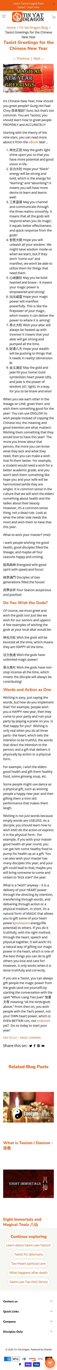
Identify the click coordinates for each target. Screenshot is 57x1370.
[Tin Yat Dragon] (28, 17)
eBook (33, 142)
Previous (21, 58)
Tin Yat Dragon (21, 1349)
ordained (43, 1021)
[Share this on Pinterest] (38, 1045)
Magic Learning (30, 1037)
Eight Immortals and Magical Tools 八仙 (22, 1222)
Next (38, 58)
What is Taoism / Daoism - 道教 (28, 1145)
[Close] (54, 3)
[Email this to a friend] (43, 1045)
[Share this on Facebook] (34, 1045)
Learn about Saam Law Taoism (28, 1245)
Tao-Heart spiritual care (28, 1263)
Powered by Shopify (41, 1349)
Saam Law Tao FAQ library (29, 1282)
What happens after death (29, 1272)
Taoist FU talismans (28, 1254)
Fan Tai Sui (10, 1037)
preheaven (22, 923)
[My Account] (3, 16)
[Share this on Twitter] (31, 1045)
